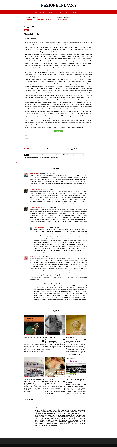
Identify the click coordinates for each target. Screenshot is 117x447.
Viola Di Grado (55, 157)
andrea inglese (69, 339)
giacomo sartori (28, 340)
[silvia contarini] (29, 416)
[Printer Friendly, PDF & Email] (58, 132)
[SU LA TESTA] (55, 367)
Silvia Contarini (44, 157)
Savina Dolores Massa (31, 157)
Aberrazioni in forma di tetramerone (34, 338)
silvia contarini (50, 149)
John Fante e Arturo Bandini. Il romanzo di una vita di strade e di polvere (76, 381)
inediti (26, 30)
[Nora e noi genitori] (55, 325)
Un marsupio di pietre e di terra (34, 379)
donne (32, 155)
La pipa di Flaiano (62, 19)
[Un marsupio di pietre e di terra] (34, 367)
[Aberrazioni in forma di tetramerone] (34, 325)
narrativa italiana (55, 155)
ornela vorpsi (79, 155)
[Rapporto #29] (76, 325)
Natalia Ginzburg (68, 155)
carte (26, 376)
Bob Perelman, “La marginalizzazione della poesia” (38, 19)
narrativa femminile (42, 155)
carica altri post (29, 399)
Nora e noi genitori (51, 337)
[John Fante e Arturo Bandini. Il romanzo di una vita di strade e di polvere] (76, 367)
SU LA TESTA (50, 379)
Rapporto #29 (70, 337)
